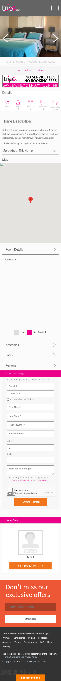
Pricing (31, 637)
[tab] (30, 249)
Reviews (11, 365)
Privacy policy (30, 642)
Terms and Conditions (22, 480)
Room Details (14, 249)
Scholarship (19, 637)
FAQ (42, 642)
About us (6, 642)
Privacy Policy (42, 480)
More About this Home (17, 151)
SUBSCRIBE (30, 618)
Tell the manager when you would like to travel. (27, 379)
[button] (58, 19)
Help (49, 642)
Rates (9, 355)
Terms (17, 642)
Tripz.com (23, 661)
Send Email (30, 502)
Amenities (12, 345)
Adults (10, 441)
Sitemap (6, 646)
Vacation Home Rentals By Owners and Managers (26, 633)
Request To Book (30, 677)
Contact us (43, 637)
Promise (6, 637)
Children (11, 454)
